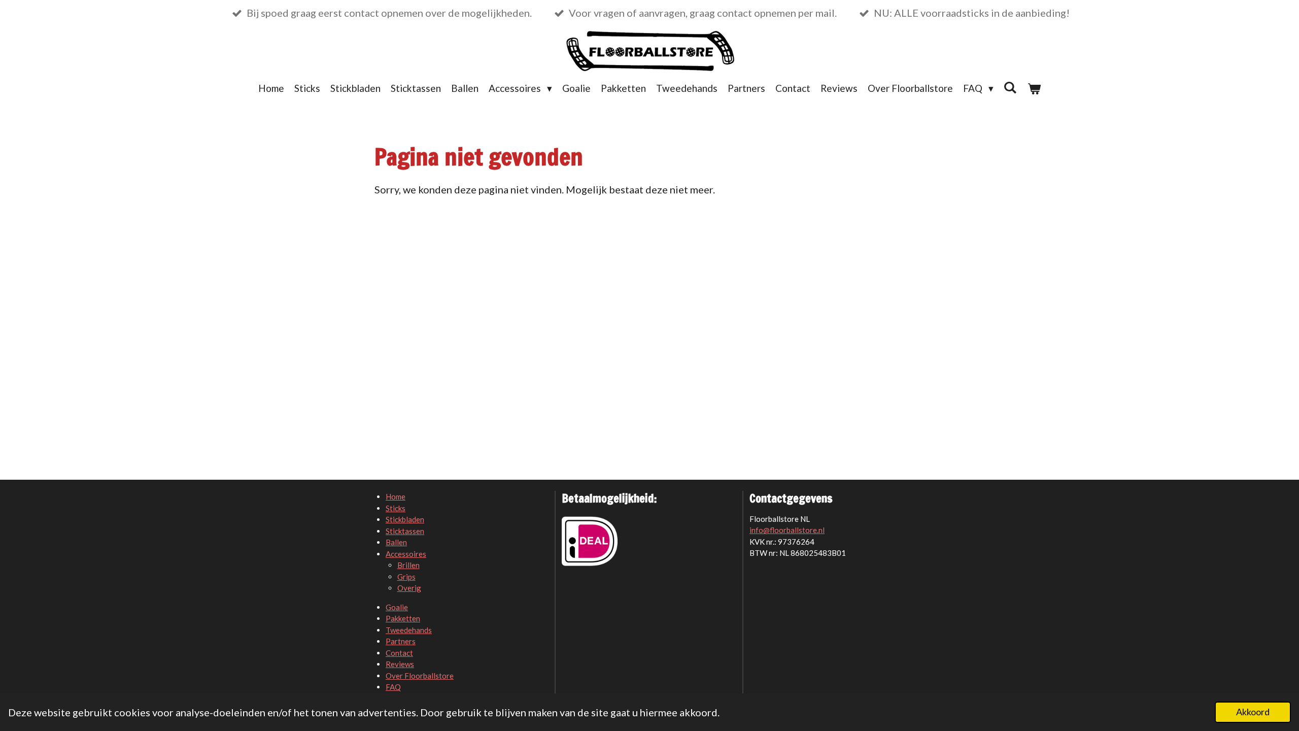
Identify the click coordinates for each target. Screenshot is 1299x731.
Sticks (395, 508)
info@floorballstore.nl (787, 530)
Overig (409, 587)
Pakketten (403, 618)
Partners (401, 641)
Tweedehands (409, 630)
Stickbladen (405, 519)
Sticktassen (405, 531)
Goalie (397, 607)
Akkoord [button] (1253, 711)
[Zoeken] (1010, 87)
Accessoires (406, 553)
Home (395, 496)
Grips (406, 576)
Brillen (408, 565)
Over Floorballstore (420, 675)
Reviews (400, 664)
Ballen (396, 542)
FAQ (393, 686)
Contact (399, 652)
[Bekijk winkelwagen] (1034, 88)
